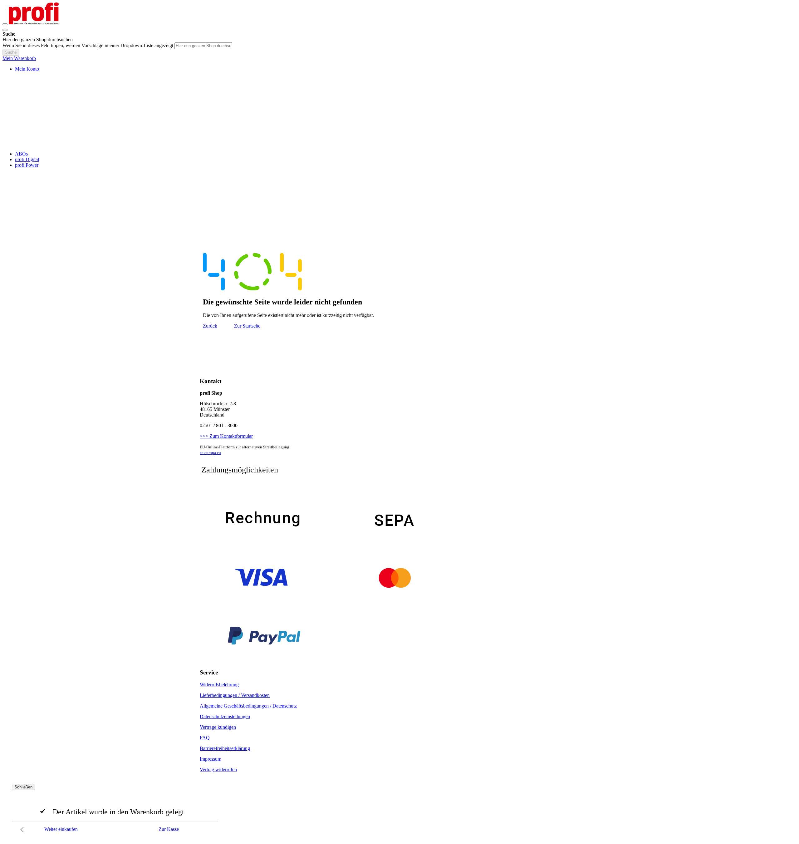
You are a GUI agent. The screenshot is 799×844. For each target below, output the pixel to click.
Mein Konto (27, 69)
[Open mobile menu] (4, 24)
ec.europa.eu (210, 452)
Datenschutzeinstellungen (225, 716)
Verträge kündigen (218, 727)
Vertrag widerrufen (218, 769)
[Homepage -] (34, 22)
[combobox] (203, 45)
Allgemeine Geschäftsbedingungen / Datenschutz (248, 705)
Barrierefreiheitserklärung (225, 748)
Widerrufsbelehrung (219, 684)
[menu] (399, 159)
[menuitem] (21, 153)
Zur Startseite (247, 325)
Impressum (210, 759)
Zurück (210, 325)
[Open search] (4, 30)
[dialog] (399, 809)
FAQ (205, 737)
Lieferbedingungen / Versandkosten (235, 695)
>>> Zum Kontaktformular (226, 436)
